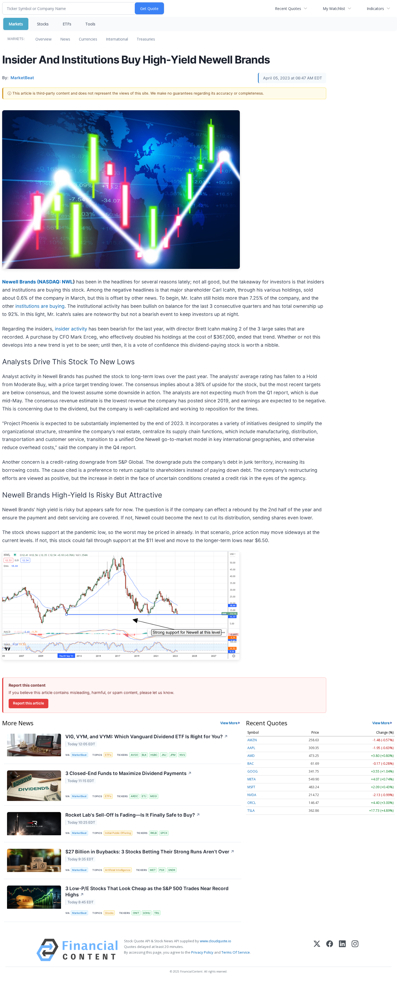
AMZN (252, 740)
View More (229, 722)
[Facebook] (329, 950)
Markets (16, 23)
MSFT (251, 787)
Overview (43, 39)
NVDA (251, 795)
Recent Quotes (288, 8)
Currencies (88, 39)
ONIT (136, 912)
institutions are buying (40, 306)
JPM (173, 754)
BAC (250, 763)
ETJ (144, 796)
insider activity (72, 329)
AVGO (134, 754)
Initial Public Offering (118, 832)
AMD (251, 755)
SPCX (163, 832)
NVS (182, 754)
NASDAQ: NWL (56, 282)
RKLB (153, 832)
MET (153, 870)
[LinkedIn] (342, 950)
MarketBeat (79, 754)
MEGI (153, 796)
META (251, 779)
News (65, 39)
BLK (144, 754)
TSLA (251, 810)
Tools (90, 23)
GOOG (252, 771)
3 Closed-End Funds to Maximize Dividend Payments (128, 773)
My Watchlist (334, 8)
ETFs (67, 23)
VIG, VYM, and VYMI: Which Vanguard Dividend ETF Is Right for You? (146, 736)
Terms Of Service (235, 952)
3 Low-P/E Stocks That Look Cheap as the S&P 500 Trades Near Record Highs (146, 891)
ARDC (134, 796)
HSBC (153, 754)
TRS (156, 912)
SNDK (171, 870)
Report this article (28, 703)
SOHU (146, 912)
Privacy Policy (202, 952)
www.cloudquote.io (215, 940)
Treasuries (146, 39)
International (117, 39)
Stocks (43, 23)
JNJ (164, 754)
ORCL (251, 802)
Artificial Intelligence (117, 870)
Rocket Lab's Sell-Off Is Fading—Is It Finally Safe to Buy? (132, 815)
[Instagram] (355, 950)
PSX (161, 870)
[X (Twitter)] (316, 950)
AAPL (251, 748)
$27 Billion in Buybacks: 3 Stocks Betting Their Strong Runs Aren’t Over (149, 851)
